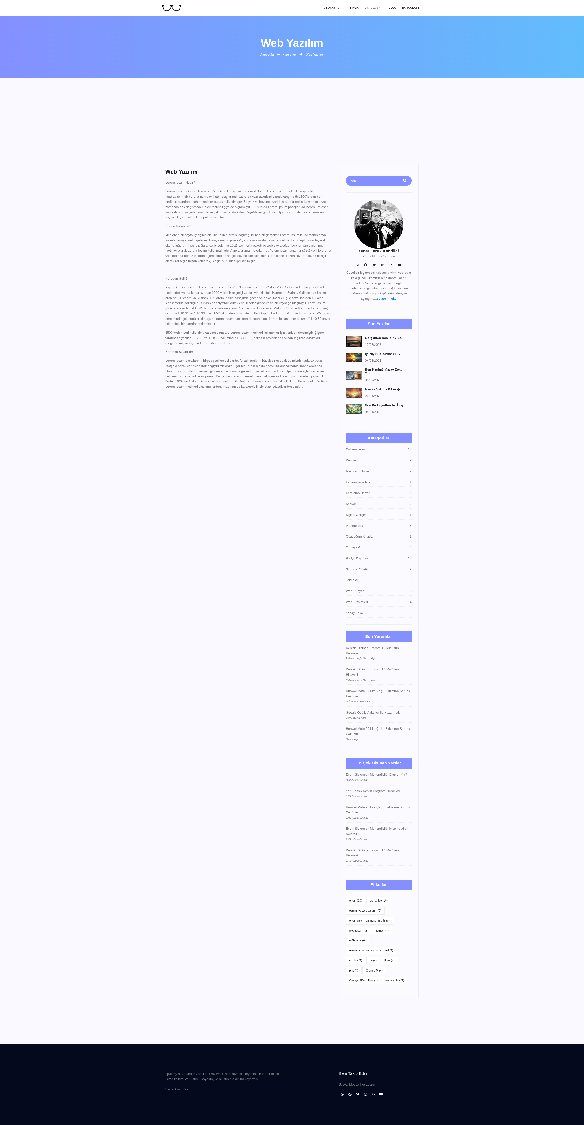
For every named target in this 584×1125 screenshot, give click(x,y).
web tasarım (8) (358, 930)
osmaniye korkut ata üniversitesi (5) (371, 950)
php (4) (353, 970)
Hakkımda (351, 7)
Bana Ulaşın (411, 7)
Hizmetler (289, 54)
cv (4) (373, 960)
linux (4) (389, 960)
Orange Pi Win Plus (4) (363, 980)
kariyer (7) (382, 930)
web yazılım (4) (394, 980)
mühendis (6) (357, 940)
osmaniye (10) (379, 900)
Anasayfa (331, 7)
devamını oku (386, 298)
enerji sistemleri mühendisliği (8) (369, 920)
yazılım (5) (355, 960)
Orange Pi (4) (374, 970)
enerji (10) (355, 900)
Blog (392, 7)
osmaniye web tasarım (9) (365, 910)
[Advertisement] (292, 130)
